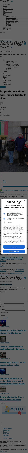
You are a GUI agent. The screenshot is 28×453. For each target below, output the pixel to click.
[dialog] (14, 226)
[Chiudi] (24, 200)
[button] (14, 222)
